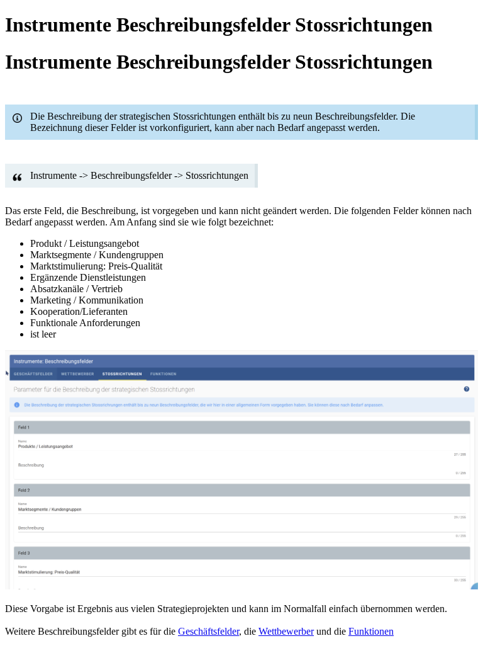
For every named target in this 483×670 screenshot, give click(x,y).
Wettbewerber (286, 631)
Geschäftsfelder (208, 631)
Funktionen (371, 631)
